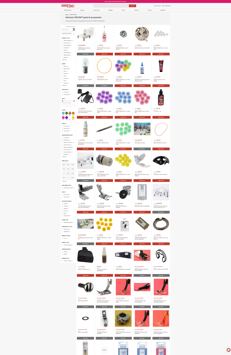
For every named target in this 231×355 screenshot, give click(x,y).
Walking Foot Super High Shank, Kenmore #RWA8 (141, 270)
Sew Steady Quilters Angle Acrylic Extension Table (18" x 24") (85, 175)
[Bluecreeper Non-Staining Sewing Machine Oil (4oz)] (142, 72)
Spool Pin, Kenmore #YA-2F (103, 142)
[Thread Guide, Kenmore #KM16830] (104, 324)
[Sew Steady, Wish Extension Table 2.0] (85, 230)
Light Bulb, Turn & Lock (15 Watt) (85, 79)
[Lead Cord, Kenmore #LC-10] (85, 261)
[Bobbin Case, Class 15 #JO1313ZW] (142, 40)
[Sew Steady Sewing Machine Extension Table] (85, 40)
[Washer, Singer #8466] (85, 324)
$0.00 (65, 102)
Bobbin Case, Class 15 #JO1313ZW (142, 48)
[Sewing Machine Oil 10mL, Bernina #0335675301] (85, 135)
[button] (166, 6)
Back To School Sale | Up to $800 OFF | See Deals (115, 1)
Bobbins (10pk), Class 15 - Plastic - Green (123, 143)
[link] (68, 40)
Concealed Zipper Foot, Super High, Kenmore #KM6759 (84, 207)
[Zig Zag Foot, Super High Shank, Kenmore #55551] (104, 198)
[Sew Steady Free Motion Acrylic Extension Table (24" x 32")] (161, 198)
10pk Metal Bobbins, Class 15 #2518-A (122, 48)
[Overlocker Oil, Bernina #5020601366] (104, 261)
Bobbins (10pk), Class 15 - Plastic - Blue (123, 112)
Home (67, 14)
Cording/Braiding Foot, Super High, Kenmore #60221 (160, 301)
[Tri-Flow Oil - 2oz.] (161, 103)
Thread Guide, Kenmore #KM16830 (102, 333)
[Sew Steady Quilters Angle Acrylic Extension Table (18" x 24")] (85, 166)
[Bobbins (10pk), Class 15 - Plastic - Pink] (142, 103)
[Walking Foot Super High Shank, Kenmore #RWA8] (142, 261)
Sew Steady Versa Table (140, 142)
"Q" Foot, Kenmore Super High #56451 (122, 301)
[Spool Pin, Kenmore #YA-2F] (104, 135)
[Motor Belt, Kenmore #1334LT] (161, 135)
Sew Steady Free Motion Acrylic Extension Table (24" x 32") (160, 207)
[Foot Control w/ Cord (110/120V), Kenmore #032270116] (85, 103)
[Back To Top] (229, 353)
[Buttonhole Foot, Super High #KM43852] (142, 324)
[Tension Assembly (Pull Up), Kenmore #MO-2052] (104, 166)
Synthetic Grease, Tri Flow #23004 (159, 80)
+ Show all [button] (64, 59)
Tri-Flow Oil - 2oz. (157, 111)
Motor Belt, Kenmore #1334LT (160, 142)
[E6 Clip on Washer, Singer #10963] (161, 261)
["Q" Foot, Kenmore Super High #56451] (123, 293)
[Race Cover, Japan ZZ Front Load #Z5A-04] (161, 230)
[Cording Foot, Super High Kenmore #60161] (142, 293)
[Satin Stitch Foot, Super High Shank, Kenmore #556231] (104, 293)
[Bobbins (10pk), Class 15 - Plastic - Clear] (161, 40)
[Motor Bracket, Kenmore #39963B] (123, 261)
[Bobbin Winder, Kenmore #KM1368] (123, 198)
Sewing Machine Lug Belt (102, 79)
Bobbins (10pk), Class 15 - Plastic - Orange (104, 238)
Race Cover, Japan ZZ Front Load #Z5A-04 (161, 238)
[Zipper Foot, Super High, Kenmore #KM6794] (142, 166)
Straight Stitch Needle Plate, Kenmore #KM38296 (141, 238)
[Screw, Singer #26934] (85, 293)
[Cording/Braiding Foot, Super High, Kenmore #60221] (161, 293)
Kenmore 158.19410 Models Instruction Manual (122, 238)
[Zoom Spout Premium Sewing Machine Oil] (104, 40)
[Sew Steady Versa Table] (142, 135)
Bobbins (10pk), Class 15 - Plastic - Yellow (123, 175)
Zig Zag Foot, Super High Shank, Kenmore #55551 (104, 207)
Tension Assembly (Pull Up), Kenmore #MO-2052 (103, 175)
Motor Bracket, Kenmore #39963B (123, 269)
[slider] (62, 101)
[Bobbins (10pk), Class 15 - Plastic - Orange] (104, 230)
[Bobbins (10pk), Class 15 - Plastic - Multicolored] (123, 72)
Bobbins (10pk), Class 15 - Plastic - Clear (161, 48)
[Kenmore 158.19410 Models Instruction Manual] (123, 230)
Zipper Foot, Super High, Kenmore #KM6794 (142, 175)
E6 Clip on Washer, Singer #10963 (161, 269)
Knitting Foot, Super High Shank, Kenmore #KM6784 (160, 333)
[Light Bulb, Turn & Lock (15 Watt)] (85, 72)
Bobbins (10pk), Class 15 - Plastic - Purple (104, 112)
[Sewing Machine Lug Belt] (104, 72)
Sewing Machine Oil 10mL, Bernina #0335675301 (85, 143)
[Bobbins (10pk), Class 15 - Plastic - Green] (123, 135)
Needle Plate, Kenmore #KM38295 (142, 206)
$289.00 (69, 102)
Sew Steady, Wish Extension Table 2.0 (85, 238)
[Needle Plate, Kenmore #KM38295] (142, 198)
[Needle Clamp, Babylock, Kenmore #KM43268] (123, 324)
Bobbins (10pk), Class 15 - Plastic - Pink (142, 112)
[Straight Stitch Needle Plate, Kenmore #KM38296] (142, 230)
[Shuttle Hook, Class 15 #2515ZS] (161, 166)
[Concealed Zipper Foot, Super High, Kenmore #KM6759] (85, 198)
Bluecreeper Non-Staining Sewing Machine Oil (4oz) (142, 80)
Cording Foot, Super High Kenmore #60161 (140, 301)
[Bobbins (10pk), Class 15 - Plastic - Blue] (123, 103)
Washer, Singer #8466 (83, 332)
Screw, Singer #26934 (83, 300)
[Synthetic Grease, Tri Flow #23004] (161, 72)
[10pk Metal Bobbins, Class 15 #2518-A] (123, 40)
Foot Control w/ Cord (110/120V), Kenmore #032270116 (85, 112)
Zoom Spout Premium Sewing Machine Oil (103, 48)
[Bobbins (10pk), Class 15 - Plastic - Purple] (104, 103)
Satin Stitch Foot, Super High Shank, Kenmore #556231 (103, 301)
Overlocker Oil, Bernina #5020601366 (102, 270)
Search (133, 5)
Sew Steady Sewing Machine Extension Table (84, 48)
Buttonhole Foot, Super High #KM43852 (141, 333)
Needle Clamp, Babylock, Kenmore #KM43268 (123, 333)
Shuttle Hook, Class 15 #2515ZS (160, 174)
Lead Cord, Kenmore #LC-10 (84, 269)
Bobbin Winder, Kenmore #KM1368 (121, 207)
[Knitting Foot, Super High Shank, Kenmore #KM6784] (161, 324)
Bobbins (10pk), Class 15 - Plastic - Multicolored (123, 80)
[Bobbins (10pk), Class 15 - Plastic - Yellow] (123, 166)
